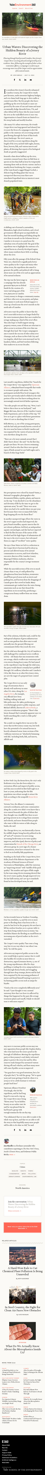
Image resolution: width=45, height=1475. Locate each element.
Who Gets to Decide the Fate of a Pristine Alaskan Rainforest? (11, 1411)
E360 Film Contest (8, 1407)
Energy (26, 1407)
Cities (22, 1167)
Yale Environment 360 (22, 4)
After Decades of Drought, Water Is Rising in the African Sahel (33, 1372)
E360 (5, 1441)
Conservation (14, 1173)
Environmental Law (29, 1176)
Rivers (30, 1171)
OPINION (4, 1397)
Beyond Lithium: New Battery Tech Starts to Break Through (33, 1392)
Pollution (32, 1173)
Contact (4, 1450)
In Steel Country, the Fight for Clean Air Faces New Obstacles (22, 1309)
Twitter (20, 79)
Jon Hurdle (17, 75)
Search (21, 8)
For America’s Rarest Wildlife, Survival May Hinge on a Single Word (11, 1401)
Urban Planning (14, 1176)
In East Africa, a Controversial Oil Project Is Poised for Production (33, 1419)
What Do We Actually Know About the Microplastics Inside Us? (22, 1349)
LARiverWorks (30, 708)
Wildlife (15, 1171)
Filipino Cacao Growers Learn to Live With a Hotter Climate (11, 1382)
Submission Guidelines (9, 1457)
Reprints (5, 1447)
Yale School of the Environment (22, 1469)
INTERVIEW (27, 1397)
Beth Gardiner (23, 1278)
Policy (4, 1368)
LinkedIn (25, 79)
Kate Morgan (24, 1314)
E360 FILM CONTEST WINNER (10, 1378)
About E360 (29, 8)
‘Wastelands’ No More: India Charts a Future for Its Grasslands (11, 1421)
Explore (14, 8)
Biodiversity (6, 1416)
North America (22, 1188)
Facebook (14, 79)
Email (30, 79)
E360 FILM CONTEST (8, 1387)
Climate (26, 1368)
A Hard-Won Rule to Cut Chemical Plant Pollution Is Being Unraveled (22, 1271)
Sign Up (36, 292)
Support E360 (6, 1452)
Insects (23, 1171)
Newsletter (5, 1462)
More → (12, 1154)
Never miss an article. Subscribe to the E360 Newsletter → (22, 1227)
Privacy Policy (7, 1455)
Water (24, 1173)
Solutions (27, 1387)
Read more (36, 698)
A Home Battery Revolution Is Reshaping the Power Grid (33, 1410)
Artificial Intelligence (9, 1460)
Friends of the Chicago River (27, 844)
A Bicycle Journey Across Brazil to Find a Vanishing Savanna (10, 1392)
